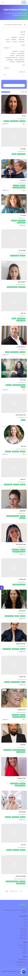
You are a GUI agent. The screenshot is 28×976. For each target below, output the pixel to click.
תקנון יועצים (24, 933)
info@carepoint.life (20, 962)
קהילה (25, 926)
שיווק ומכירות (23, 948)
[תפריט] (2, 2)
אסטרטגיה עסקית (22, 945)
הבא (7, 891)
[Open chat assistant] (24, 972)
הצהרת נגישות (23, 938)
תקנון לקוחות (23, 931)
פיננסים (25, 950)
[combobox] (14, 47)
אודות (25, 924)
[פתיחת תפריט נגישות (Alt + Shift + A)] (2, 588)
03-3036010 (22, 959)
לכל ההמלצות (15, 85)
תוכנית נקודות (23, 929)
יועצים (25, 921)
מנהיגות (25, 952)
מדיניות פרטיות (23, 936)
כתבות (25, 919)
